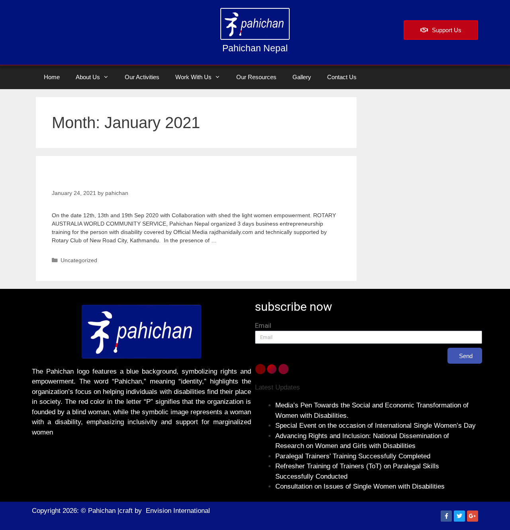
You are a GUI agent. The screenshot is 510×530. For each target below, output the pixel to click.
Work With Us (193, 77)
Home (52, 77)
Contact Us (342, 77)
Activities (75, 178)
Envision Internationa (177, 510)
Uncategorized (79, 260)
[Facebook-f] (446, 516)
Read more (232, 240)
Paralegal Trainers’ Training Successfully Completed (352, 456)
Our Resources (256, 77)
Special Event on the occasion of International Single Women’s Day (375, 425)
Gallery (301, 77)
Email (263, 325)
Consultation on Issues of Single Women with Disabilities (360, 486)
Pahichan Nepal (255, 48)
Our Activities (142, 77)
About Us (88, 77)
